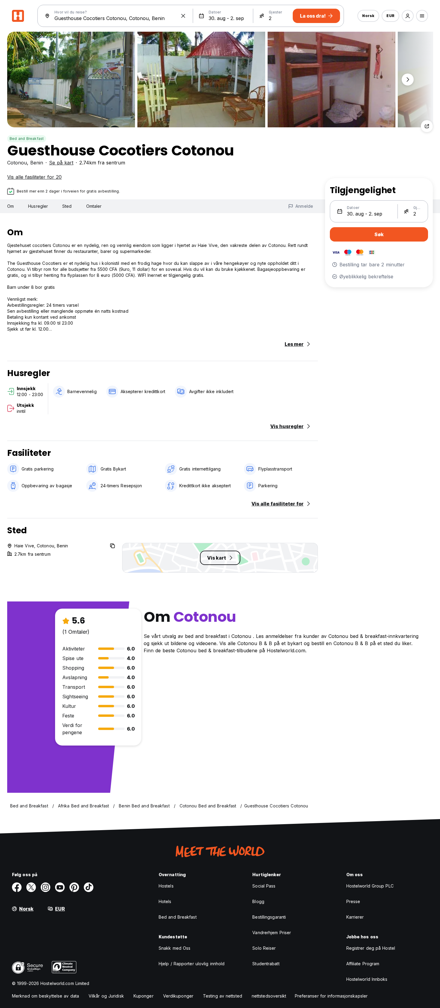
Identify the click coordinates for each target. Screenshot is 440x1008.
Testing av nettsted (222, 995)
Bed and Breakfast (27, 138)
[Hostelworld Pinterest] (74, 887)
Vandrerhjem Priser (271, 932)
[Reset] (183, 16)
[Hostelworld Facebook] (17, 887)
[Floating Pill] (408, 79)
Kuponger (143, 995)
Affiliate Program (363, 963)
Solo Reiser (264, 948)
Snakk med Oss (174, 948)
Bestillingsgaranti (269, 917)
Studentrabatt (265, 963)
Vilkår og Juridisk (106, 995)
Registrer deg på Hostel (370, 948)
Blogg (258, 901)
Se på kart (61, 163)
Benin (36, 163)
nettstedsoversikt (269, 995)
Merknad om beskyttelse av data (45, 995)
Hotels (165, 901)
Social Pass (263, 885)
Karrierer (355, 917)
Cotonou (17, 163)
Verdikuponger (178, 995)
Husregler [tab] (38, 206)
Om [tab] (10, 206)
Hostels (166, 885)
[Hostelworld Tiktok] (88, 887)
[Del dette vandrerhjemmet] (427, 126)
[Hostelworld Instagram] (45, 887)
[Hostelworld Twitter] (31, 887)
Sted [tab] (67, 206)
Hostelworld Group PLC (370, 885)
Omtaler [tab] (94, 206)
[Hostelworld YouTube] (60, 887)
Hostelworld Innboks (367, 979)
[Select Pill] (408, 16)
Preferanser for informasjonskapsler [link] (331, 995)
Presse (353, 901)
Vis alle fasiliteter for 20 (34, 177)
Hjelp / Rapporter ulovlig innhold (191, 963)
